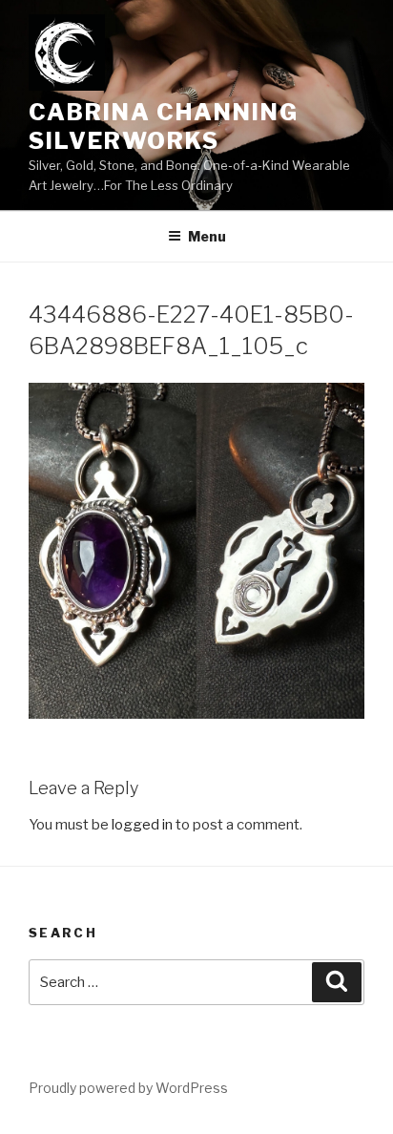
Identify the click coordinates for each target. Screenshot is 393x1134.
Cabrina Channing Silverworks (164, 126)
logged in (142, 824)
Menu (207, 236)
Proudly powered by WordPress (128, 1088)
